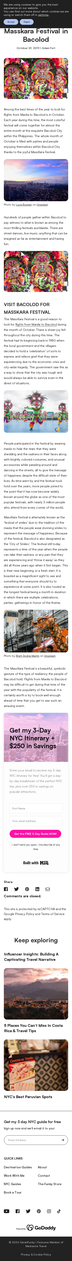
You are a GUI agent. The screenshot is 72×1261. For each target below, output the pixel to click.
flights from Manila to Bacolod (36, 324)
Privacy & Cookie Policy (36, 1254)
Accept (10, 21)
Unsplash (42, 204)
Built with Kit (36, 862)
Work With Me (14, 1175)
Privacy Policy (24, 914)
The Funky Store (49, 1184)
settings (43, 14)
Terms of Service (53, 914)
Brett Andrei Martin (27, 655)
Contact (44, 1175)
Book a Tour (13, 1192)
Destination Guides (18, 1167)
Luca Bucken (24, 204)
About (42, 1167)
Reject (27, 21)
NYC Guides (12, 1184)
